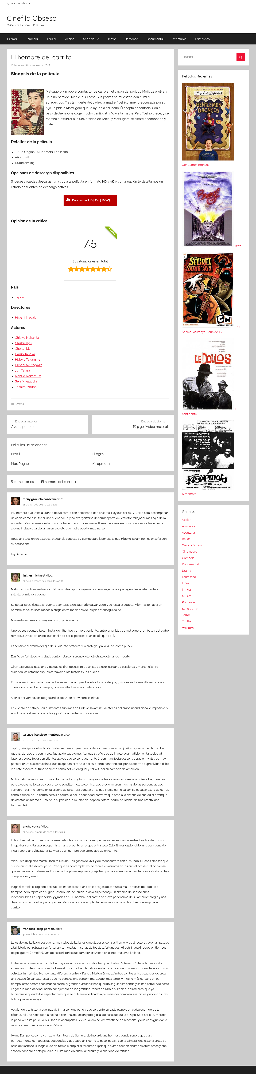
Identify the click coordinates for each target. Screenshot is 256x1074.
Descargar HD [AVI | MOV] (91, 200)
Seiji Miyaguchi (26, 381)
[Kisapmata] (208, 489)
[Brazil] (208, 246)
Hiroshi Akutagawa (28, 365)
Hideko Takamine (27, 359)
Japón (19, 297)
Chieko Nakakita (27, 337)
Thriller (51, 39)
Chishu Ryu (23, 343)
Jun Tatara (22, 370)
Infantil (186, 583)
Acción (69, 39)
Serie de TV (91, 39)
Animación (189, 526)
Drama (12, 39)
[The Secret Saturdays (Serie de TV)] (208, 326)
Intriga (186, 589)
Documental (155, 39)
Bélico (186, 539)
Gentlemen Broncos (195, 164)
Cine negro (189, 551)
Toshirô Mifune (26, 387)
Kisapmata (101, 463)
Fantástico (202, 39)
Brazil (15, 454)
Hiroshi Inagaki (25, 317)
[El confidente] (208, 409)
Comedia (32, 39)
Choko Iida (22, 348)
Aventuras (179, 39)
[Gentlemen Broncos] (208, 159)
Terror (112, 39)
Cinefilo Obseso (32, 18)
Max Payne (20, 463)
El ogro (98, 454)
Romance (131, 39)
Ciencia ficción (192, 545)
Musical (187, 596)
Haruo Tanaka (25, 354)
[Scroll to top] (249, 1067)
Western (188, 627)
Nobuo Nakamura (28, 376)
